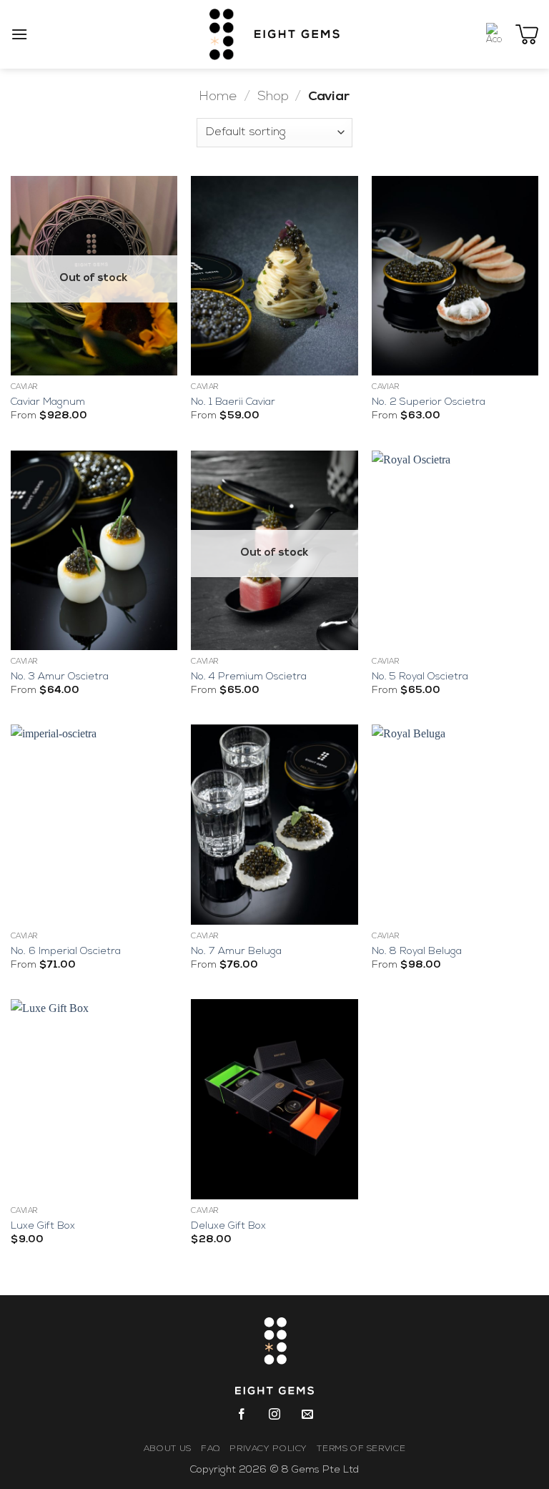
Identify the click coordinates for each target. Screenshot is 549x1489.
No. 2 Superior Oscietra (428, 402)
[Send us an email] (308, 1418)
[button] (19, 33)
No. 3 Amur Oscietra (60, 677)
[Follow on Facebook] (241, 1418)
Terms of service (361, 1449)
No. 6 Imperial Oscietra (66, 951)
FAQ (210, 1449)
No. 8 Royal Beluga (417, 951)
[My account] (494, 34)
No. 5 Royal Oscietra (420, 677)
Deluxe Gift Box (228, 1226)
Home (218, 97)
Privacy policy (268, 1449)
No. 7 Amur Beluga (236, 951)
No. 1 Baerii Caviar (233, 402)
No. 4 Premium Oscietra (249, 677)
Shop (273, 97)
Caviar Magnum (48, 402)
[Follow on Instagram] (275, 1418)
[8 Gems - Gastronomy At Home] (274, 34)
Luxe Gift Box (43, 1226)
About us (168, 1449)
